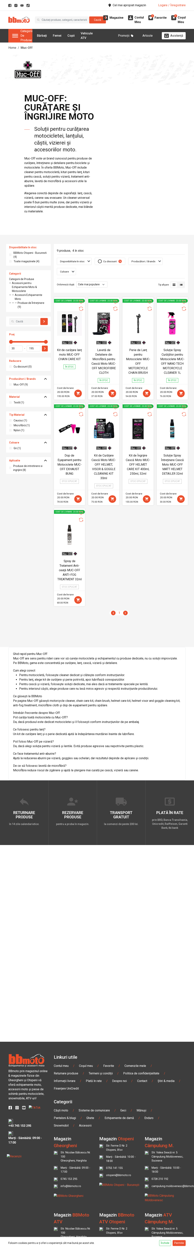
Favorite (108, 1066)
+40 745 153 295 (19, 1126)
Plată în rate (94, 1081)
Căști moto (61, 1110)
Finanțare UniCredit (66, 1088)
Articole (147, 35)
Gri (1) (17, 448)
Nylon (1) (19, 430)
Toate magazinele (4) (26, 261)
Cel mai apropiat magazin (129, 5)
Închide (165, 1242)
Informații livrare (64, 1081)
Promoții (123, 35)
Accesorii (85, 1125)
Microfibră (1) (22, 425)
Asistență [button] (176, 35)
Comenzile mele (135, 1066)
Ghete (90, 1118)
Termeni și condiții (101, 1073)
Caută (97, 19)
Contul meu (61, 1066)
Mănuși (141, 1110)
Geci (123, 1110)
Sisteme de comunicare (94, 1110)
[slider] (11, 342)
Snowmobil (61, 1125)
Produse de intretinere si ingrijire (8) (27, 467)
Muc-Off (27, 48)
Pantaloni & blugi (65, 1118)
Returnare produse (66, 1073)
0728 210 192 (160, 1179)
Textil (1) (19, 402)
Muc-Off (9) (21, 384)
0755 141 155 (114, 1168)
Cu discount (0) (23, 366)
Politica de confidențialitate (141, 1073)
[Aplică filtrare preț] (45, 348)
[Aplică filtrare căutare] (44, 321)
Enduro (148, 1118)
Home (12, 48)
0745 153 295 (69, 1179)
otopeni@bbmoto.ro (118, 1175)
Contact (142, 1081)
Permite (179, 1242)
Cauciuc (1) (20, 420)
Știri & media (166, 1081)
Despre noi (119, 1081)
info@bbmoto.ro (71, 1186)
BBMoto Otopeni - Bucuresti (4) (30, 254)
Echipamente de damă (119, 1118)
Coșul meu (86, 1066)
